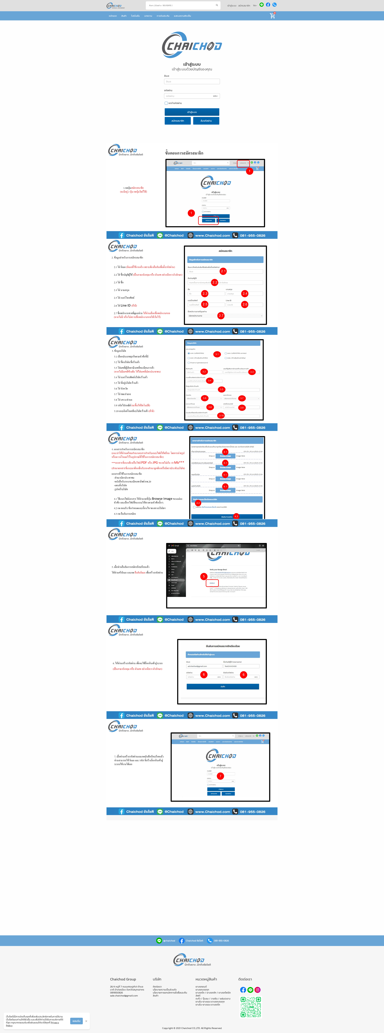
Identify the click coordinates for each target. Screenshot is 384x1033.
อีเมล (166, 76)
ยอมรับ (76, 1021)
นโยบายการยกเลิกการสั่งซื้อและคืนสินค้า (170, 994)
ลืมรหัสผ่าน (206, 120)
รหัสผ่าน (168, 90)
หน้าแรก (113, 16)
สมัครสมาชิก (244, 5)
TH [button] (254, 5)
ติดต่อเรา (157, 986)
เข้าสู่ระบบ (231, 5)
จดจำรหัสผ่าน (175, 103)
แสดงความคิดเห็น (182, 16)
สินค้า (124, 16)
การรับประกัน (163, 16)
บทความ (148, 16)
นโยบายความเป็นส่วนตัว (165, 989)
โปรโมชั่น (135, 16)
